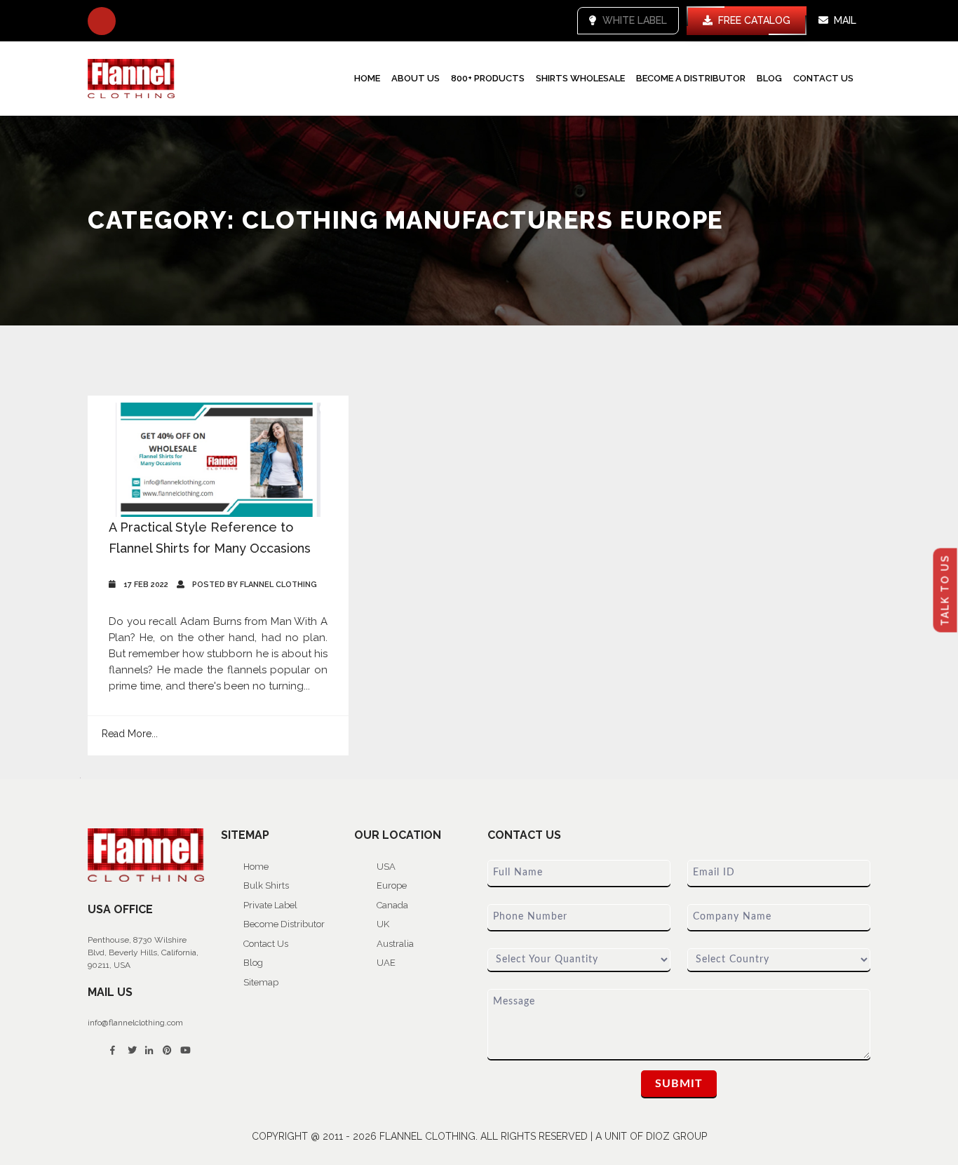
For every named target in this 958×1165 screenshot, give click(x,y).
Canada (392, 905)
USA (386, 866)
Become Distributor (284, 924)
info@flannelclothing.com (135, 1023)
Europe (392, 885)
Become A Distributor (691, 78)
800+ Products (488, 78)
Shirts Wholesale (580, 78)
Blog (769, 78)
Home (367, 78)
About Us (415, 78)
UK (383, 924)
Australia (395, 943)
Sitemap (260, 982)
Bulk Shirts (266, 885)
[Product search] (102, 21)
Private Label (270, 905)
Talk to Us (945, 590)
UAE (386, 962)
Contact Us (823, 78)
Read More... (130, 733)
